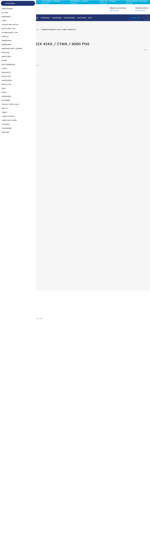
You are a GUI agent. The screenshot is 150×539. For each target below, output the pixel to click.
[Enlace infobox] (50, 2)
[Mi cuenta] (146, 18)
